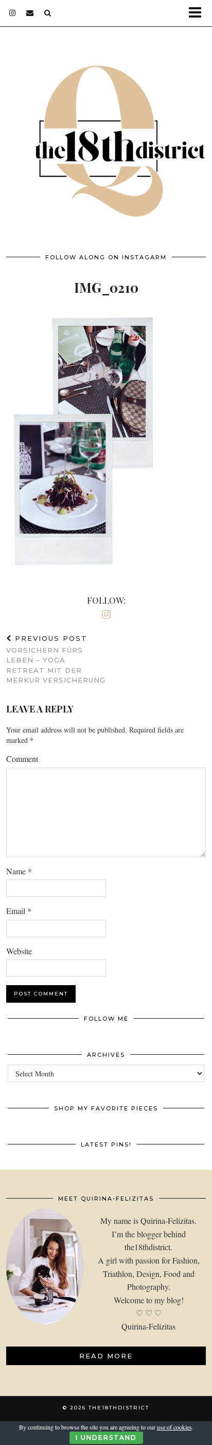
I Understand (106, 1437)
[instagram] (12, 13)
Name (19, 871)
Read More (106, 1356)
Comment (22, 758)
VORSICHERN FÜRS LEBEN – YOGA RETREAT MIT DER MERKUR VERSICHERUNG (55, 659)
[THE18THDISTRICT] (106, 133)
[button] (198, 13)
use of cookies (174, 1427)
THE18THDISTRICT (119, 1407)
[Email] (30, 13)
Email (18, 910)
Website (19, 950)
